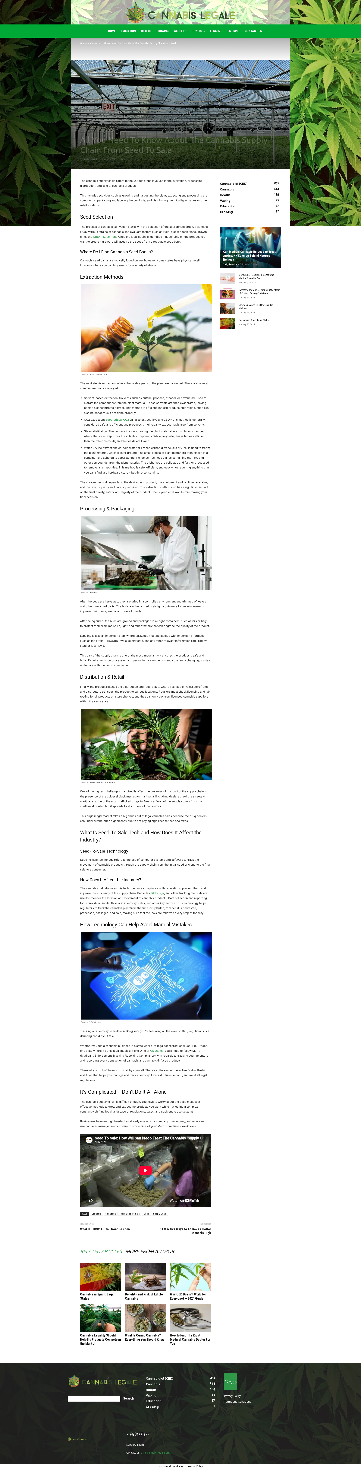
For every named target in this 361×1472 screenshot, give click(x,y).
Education (128, 31)
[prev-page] (82, 1351)
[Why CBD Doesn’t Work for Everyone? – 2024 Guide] (190, 1277)
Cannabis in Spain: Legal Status (254, 320)
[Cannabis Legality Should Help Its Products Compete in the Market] (100, 1318)
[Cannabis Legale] (180, 12)
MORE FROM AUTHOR (149, 1251)
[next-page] (88, 1351)
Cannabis (95, 43)
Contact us (253, 31)
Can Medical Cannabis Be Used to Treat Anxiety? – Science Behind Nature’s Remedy (249, 255)
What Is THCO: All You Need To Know (105, 1229)
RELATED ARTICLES (101, 1251)
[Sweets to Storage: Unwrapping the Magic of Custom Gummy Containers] (227, 293)
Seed (146, 1213)
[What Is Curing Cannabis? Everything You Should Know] (145, 1318)
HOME (112, 31)
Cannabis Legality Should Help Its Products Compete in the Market (100, 1339)
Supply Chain (160, 1213)
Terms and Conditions (237, 1401)
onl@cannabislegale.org (155, 1452)
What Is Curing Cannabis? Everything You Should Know (144, 1337)
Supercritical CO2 (117, 419)
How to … (198, 31)
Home (83, 43)
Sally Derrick (90, 159)
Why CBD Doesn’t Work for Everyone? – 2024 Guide (188, 1296)
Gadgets (180, 31)
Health (146, 31)
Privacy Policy (232, 1396)
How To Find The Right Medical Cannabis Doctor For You (190, 1339)
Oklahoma (156, 1050)
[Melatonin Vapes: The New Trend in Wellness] (227, 308)
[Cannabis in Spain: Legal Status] (100, 1277)
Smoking (234, 31)
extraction (110, 1213)
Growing (162, 31)
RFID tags (157, 893)
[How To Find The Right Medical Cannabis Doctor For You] (190, 1318)
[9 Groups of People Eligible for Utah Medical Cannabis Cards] (227, 278)
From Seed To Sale (130, 1213)
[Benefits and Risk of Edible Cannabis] (145, 1277)
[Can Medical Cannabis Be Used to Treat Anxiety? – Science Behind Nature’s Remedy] (250, 247)
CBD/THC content (105, 236)
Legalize (216, 31)
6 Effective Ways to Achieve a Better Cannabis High (185, 1231)
